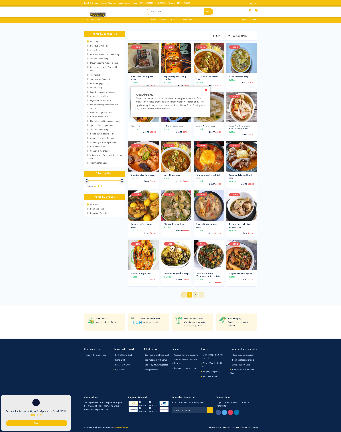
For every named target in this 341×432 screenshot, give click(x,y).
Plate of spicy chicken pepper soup (240, 225)
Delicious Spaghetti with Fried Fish (212, 356)
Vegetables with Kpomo (240, 274)
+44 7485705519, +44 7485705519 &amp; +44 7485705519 (164, 3)
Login (243, 20)
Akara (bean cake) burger (243, 355)
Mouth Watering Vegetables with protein (208, 275)
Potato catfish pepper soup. (142, 225)
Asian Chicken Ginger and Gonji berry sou (239, 127)
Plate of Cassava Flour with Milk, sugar (184, 361)
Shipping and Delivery (249, 428)
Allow (36, 423)
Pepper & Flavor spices (96, 355)
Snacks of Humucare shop (184, 368)
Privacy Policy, (215, 428)
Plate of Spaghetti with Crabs (211, 365)
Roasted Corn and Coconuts (185, 355)
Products (163, 20)
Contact (174, 20)
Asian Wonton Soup (205, 126)
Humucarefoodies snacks (243, 360)
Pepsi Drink (120, 369)
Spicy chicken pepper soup (206, 225)
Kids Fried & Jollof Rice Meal (156, 355)
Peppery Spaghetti (210, 371)
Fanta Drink (120, 360)
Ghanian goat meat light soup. (208, 176)
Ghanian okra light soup (143, 175)
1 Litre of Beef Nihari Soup (207, 78)
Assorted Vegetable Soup (176, 274)
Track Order (187, 20)
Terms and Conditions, (231, 428)
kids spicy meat (151, 369)
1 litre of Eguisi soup (173, 126)
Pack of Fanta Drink (123, 355)
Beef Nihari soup (172, 175)
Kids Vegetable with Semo (155, 360)
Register (253, 20)
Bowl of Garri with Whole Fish (242, 371)
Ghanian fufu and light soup (240, 176)
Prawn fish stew (138, 126)
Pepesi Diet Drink (122, 364)
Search (208, 12)
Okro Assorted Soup (239, 77)
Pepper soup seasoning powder (175, 78)
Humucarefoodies (120, 428)
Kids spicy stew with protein (156, 364)
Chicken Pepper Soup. (174, 224)
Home (153, 20)
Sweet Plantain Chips (241, 364)
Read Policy (36, 414)
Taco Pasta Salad (210, 376)
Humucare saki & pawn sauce (142, 78)
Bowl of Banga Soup (141, 274)
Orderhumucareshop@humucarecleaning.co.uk (110, 3)
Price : (90, 186)
